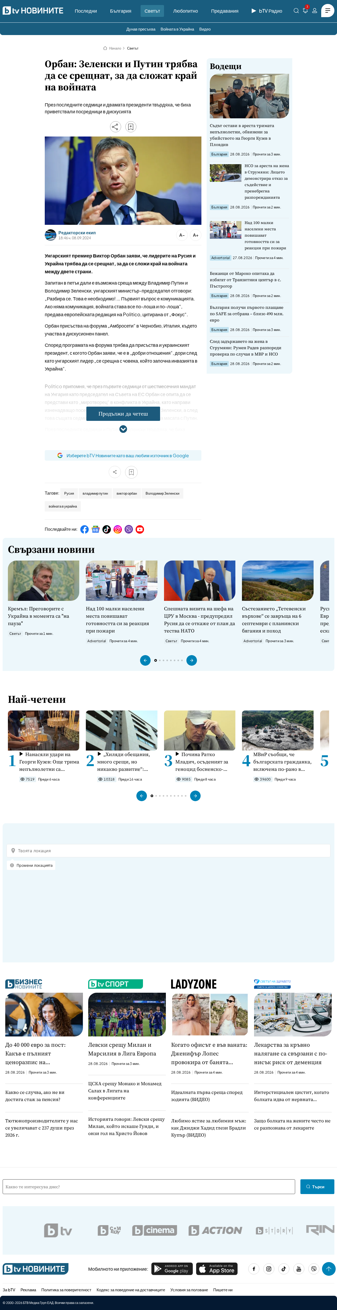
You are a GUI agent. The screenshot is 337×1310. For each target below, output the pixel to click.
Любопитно (185, 11)
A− (182, 235)
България (120, 11)
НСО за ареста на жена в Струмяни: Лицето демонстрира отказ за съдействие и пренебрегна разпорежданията (267, 181)
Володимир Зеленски (162, 493)
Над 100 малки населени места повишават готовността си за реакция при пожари (265, 235)
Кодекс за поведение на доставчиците (131, 1289)
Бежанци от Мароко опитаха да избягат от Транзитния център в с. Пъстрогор (245, 279)
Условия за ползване (189, 1289)
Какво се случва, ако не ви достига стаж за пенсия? (35, 1096)
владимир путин (95, 493)
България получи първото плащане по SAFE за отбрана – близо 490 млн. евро (247, 313)
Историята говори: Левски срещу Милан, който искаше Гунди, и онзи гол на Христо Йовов (126, 1126)
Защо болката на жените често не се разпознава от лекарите (292, 1124)
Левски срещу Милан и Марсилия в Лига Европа (122, 1049)
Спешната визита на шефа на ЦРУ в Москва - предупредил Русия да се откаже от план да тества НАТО (199, 619)
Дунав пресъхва (140, 29)
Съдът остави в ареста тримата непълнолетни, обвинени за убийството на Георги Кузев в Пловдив (242, 135)
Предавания (225, 11)
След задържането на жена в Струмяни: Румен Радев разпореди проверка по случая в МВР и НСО (245, 347)
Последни (86, 11)
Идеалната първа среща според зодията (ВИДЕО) (206, 1096)
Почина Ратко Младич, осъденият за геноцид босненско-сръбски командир (201, 762)
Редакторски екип (77, 232)
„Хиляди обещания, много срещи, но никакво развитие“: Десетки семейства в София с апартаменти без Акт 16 (123, 762)
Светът (152, 11)
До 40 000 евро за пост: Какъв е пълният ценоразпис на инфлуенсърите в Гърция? (41, 1053)
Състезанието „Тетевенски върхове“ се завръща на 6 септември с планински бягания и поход (274, 619)
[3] (305, 11)
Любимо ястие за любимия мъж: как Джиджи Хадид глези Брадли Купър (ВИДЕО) (208, 1127)
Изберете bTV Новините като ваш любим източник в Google (128, 455)
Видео (205, 29)
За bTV (9, 1289)
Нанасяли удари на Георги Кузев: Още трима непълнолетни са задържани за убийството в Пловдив (49, 762)
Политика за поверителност (66, 1289)
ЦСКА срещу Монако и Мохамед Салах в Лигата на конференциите (124, 1090)
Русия (69, 493)
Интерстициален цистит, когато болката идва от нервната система (291, 1096)
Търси (318, 1186)
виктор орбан (127, 493)
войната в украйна (63, 506)
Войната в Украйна (177, 29)
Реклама (28, 1289)
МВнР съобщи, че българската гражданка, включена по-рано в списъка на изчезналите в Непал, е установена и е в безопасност (282, 762)
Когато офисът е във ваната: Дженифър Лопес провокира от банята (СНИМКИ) (209, 1053)
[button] (145, 660)
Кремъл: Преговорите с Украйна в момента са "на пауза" (38, 616)
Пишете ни (222, 1289)
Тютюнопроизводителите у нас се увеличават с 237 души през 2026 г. (41, 1127)
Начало (115, 48)
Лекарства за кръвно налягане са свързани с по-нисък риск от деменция (290, 1053)
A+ (196, 235)
